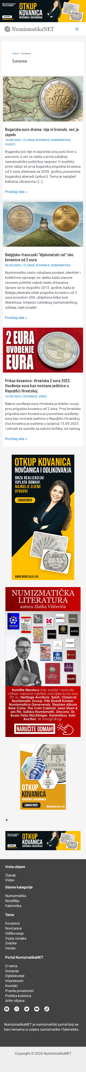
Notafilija (12, 901)
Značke (11, 943)
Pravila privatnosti (19, 991)
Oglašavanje (14, 976)
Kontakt (11, 986)
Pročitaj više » (16, 191)
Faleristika (13, 906)
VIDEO (43, 396)
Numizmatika (15, 896)
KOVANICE (43, 140)
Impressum (14, 981)
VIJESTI (10, 144)
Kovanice (12, 923)
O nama (11, 966)
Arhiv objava (14, 1000)
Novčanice (13, 928)
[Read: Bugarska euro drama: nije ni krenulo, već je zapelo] (43, 98)
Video (9, 880)
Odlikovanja (14, 933)
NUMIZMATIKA (61, 140)
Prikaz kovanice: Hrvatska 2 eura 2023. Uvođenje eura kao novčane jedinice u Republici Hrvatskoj (38, 385)
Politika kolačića (18, 996)
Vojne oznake (15, 938)
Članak (10, 875)
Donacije (12, 971)
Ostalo (10, 948)
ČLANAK (29, 140)
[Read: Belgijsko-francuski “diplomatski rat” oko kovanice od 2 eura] (43, 224)
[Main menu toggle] (77, 29)
